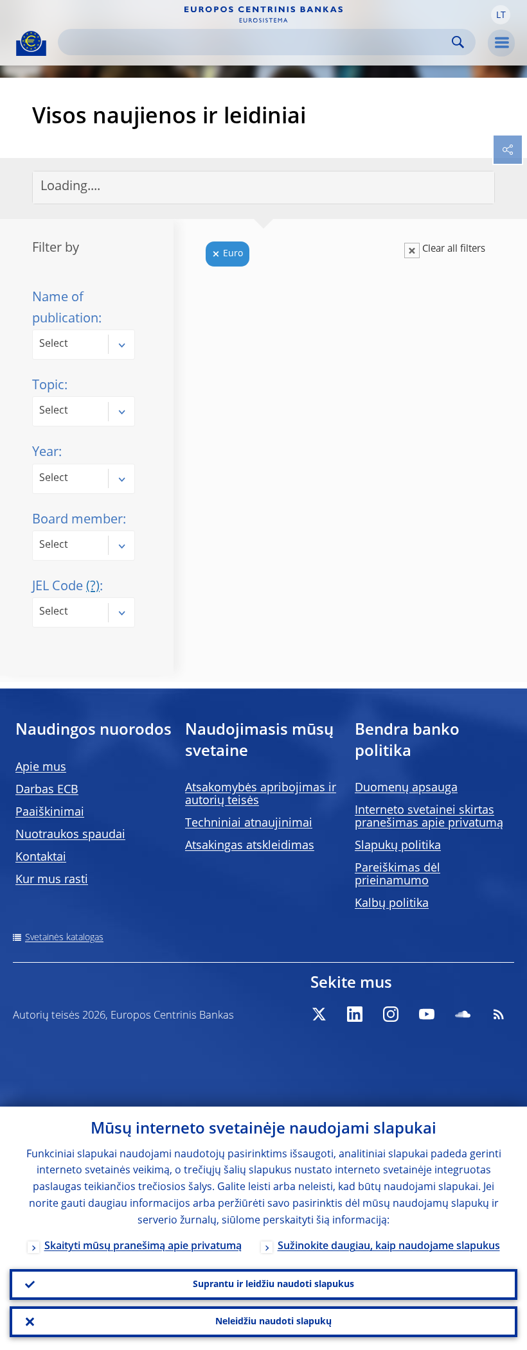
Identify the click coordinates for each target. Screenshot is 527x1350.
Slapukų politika (398, 846)
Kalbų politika (392, 903)
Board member (77, 520)
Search (458, 42)
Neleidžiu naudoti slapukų (273, 1321)
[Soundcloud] (462, 1014)
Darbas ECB (46, 790)
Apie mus (40, 767)
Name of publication (65, 308)
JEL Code (66, 587)
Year (45, 452)
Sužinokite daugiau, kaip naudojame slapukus (389, 1246)
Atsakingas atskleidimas (249, 846)
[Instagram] (390, 1014)
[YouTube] (426, 1014)
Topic (48, 386)
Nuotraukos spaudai (70, 835)
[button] (500, 14)
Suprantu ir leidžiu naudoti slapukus (273, 1284)
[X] (318, 1014)
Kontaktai (40, 857)
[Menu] (501, 43)
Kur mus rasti (51, 880)
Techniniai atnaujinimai (248, 823)
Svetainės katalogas (64, 937)
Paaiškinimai (49, 812)
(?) (93, 587)
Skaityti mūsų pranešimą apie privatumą (143, 1246)
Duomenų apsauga (406, 788)
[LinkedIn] (354, 1014)
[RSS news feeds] (498, 1014)
